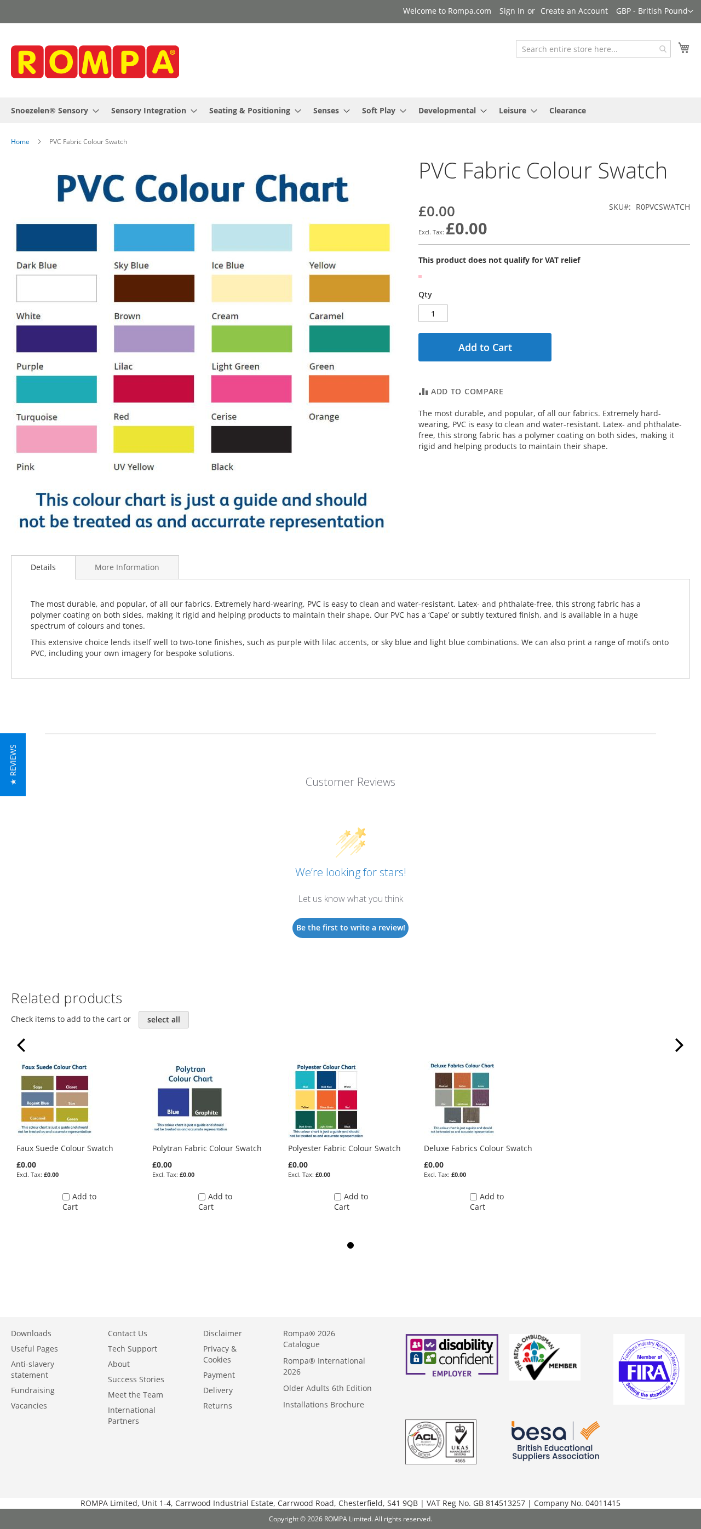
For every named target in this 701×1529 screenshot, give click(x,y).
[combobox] (593, 49)
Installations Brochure (323, 1404)
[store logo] (93, 59)
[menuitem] (51, 110)
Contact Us (127, 1333)
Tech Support (132, 1348)
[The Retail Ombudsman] (545, 1377)
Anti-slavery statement (32, 1369)
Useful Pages (34, 1348)
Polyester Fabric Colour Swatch (344, 1148)
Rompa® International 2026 (324, 1366)
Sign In (512, 10)
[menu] (350, 110)
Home (20, 141)
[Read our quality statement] (440, 1461)
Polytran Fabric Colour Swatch (207, 1148)
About (119, 1364)
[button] (654, 11)
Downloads (31, 1333)
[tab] (43, 567)
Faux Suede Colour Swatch (64, 1148)
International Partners (132, 1415)
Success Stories (136, 1379)
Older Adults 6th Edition (327, 1388)
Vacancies (29, 1405)
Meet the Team (135, 1394)
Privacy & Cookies (220, 1354)
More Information (127, 567)
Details (43, 567)
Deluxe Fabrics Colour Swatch (478, 1148)
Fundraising (33, 1390)
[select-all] (164, 1019)
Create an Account (574, 10)
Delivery (218, 1390)
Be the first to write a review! (350, 927)
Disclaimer (222, 1333)
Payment (219, 1375)
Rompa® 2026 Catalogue (309, 1338)
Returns (217, 1405)
